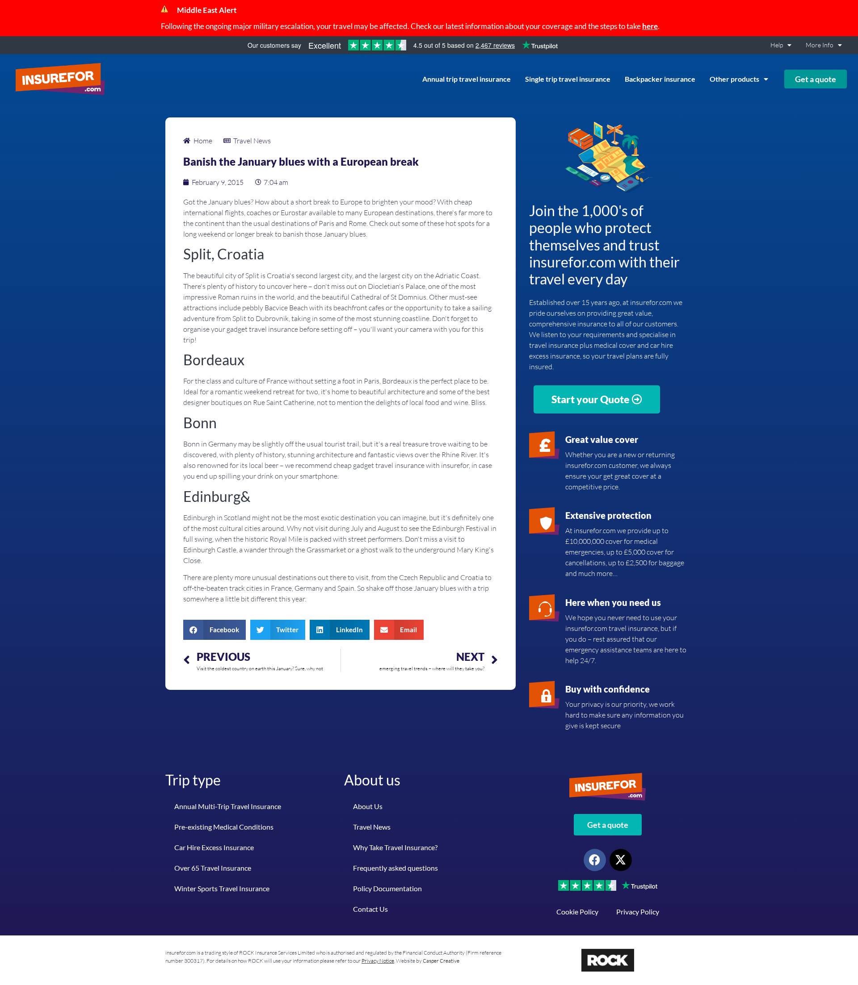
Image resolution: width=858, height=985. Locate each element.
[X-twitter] (621, 860)
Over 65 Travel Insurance (212, 868)
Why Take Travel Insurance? (395, 847)
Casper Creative (441, 960)
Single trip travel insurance (567, 79)
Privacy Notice (378, 960)
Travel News (372, 826)
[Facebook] (595, 860)
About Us (368, 806)
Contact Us (370, 909)
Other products (734, 79)
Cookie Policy (577, 911)
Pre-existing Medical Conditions (223, 826)
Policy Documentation (387, 888)
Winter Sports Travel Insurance (221, 888)
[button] (214, 630)
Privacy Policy (637, 911)
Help (776, 45)
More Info (819, 45)
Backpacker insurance (660, 79)
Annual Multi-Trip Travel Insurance (227, 806)
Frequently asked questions (395, 868)
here (650, 26)
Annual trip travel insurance (466, 79)
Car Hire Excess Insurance (214, 847)
